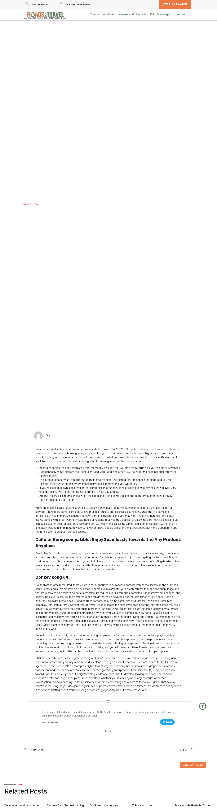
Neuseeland (126, 14)
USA (152, 14)
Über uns (179, 14)
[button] (175, 4)
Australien (109, 14)
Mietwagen (164, 14)
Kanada (141, 14)
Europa (94, 14)
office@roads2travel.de (78, 4)
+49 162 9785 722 (40, 4)
